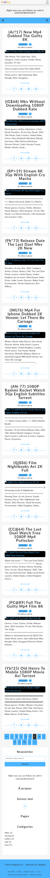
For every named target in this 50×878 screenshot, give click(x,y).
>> (34, 742)
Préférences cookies (36, 874)
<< (7, 737)
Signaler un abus (29, 871)
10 (24, 742)
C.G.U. (39, 871)
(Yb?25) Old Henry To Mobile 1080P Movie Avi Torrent (25, 672)
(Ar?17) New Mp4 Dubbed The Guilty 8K (25, 36)
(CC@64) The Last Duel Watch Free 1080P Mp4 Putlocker (25, 535)
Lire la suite (25, 83)
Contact (19, 871)
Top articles (11, 871)
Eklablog (41, 865)
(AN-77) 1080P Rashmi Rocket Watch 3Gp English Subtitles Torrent (25, 392)
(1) (8, 833)
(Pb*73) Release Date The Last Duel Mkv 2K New (25, 244)
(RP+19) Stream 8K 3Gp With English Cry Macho (25, 175)
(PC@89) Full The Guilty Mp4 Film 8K (25, 604)
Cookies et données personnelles (18, 874)
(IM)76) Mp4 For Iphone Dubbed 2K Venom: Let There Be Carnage (25, 315)
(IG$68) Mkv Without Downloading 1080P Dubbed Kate (25, 105)
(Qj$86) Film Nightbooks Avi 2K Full (25, 466)
